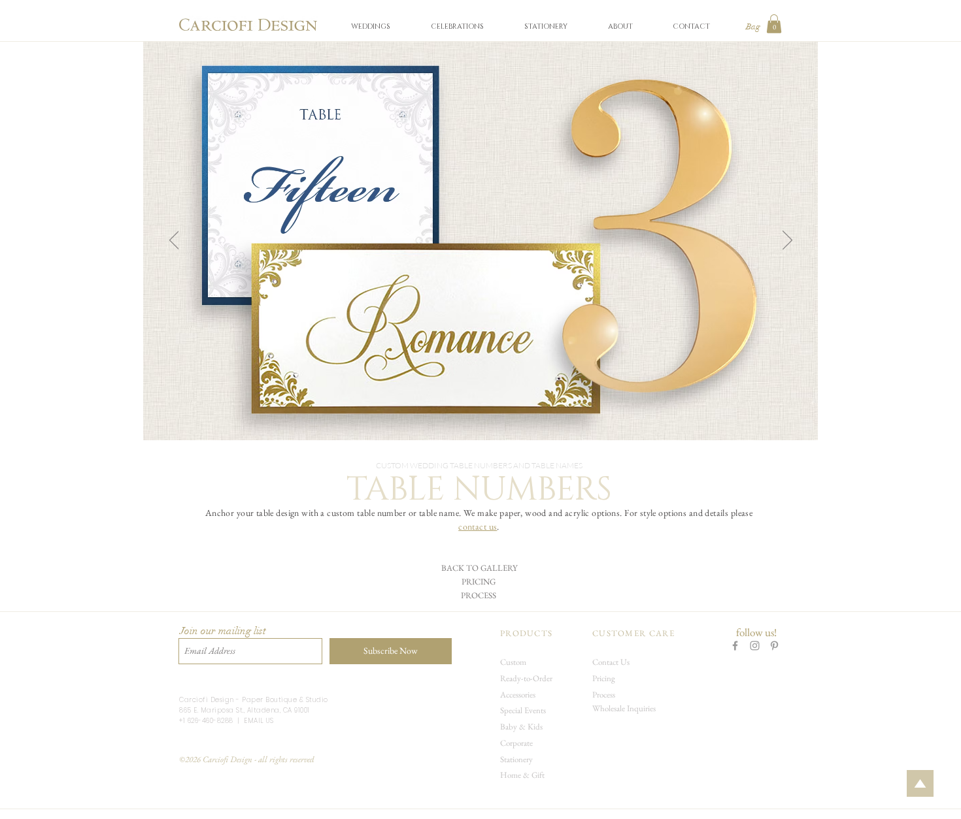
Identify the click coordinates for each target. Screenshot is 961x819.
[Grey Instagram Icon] (755, 645)
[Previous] (174, 241)
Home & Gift (522, 774)
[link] (774, 23)
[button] (371, 26)
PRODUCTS (526, 633)
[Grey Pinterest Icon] (774, 645)
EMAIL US (258, 721)
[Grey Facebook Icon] (735, 645)
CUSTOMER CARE (633, 633)
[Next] (787, 241)
